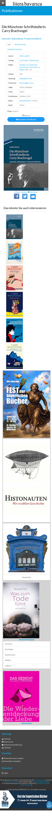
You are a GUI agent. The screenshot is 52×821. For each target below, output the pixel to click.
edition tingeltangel (40, 781)
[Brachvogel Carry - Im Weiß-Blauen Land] (26, 356)
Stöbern (8, 666)
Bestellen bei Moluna (27, 119)
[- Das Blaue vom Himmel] (26, 252)
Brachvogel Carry (26, 83)
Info (9, 44)
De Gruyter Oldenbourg (29, 60)
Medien (8, 660)
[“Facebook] (16, 196)
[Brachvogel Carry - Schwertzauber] (26, 278)
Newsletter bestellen (12, 761)
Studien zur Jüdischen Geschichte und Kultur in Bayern (30, 67)
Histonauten (40, 780)
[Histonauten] (26, 404)
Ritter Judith (24, 56)
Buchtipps (9, 649)
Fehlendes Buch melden (13, 758)
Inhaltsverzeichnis (14, 49)
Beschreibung (20, 44)
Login (5, 773)
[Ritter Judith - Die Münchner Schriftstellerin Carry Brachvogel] (26, 227)
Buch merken (21, 192)
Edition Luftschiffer (11, 781)
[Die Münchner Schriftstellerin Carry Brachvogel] (33, 196)
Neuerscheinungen (26, 639)
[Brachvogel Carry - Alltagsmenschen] (26, 304)
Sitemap (7, 739)
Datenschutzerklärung (13, 745)
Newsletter (26, 577)
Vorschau (8, 644)
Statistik (7, 748)
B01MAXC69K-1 (26, 101)
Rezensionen (10, 655)
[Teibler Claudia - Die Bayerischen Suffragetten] (26, 330)
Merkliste (33, 192)
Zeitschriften (26, 723)
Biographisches (26, 78)
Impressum (8, 742)
